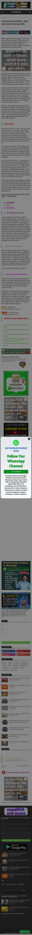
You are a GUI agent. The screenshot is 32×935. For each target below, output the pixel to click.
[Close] (29, 439)
